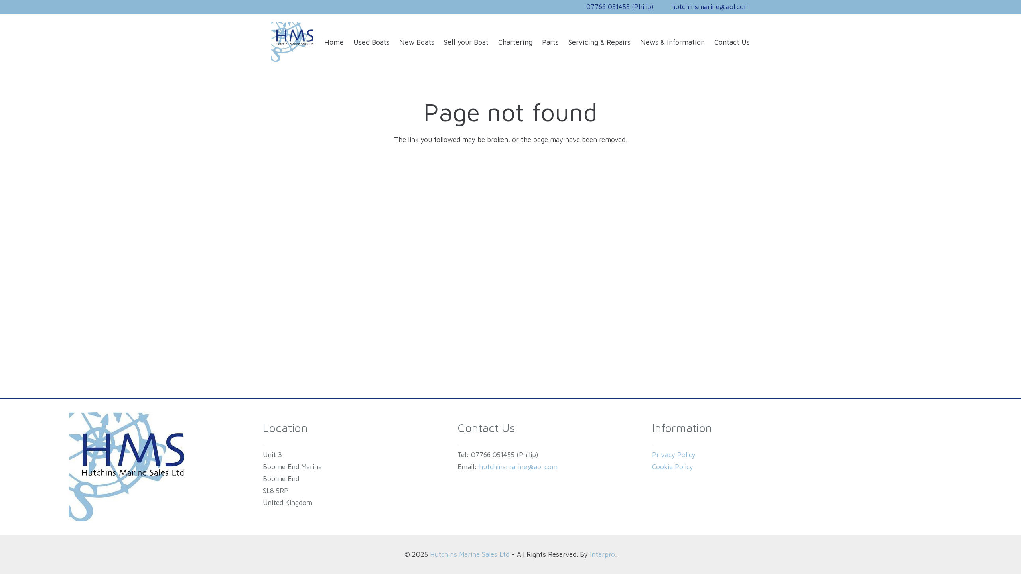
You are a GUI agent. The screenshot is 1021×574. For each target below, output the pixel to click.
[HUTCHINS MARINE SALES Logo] (292, 42)
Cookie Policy (672, 467)
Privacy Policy (674, 455)
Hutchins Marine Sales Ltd (469, 554)
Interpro (602, 554)
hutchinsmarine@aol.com (518, 467)
